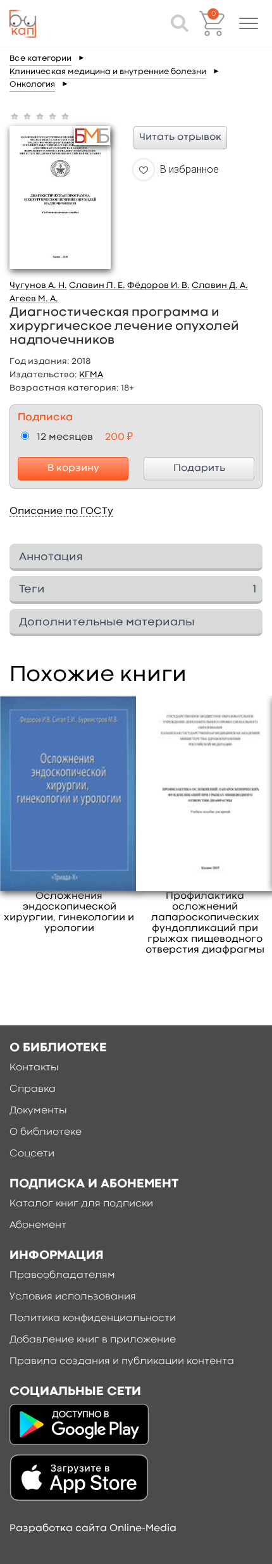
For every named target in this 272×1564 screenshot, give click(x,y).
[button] (249, 23)
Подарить (199, 468)
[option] (69, 815)
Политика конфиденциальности (92, 1318)
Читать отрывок (180, 137)
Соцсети (31, 1153)
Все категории (40, 58)
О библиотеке (45, 1132)
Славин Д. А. (220, 285)
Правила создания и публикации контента (121, 1361)
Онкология (32, 84)
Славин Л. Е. (97, 285)
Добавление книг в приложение (92, 1340)
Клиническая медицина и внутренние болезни (107, 71)
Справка (32, 1089)
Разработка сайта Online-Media (92, 1528)
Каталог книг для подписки (81, 1203)
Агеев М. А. (33, 299)
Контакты (34, 1067)
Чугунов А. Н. (38, 285)
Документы (38, 1110)
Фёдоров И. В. (158, 285)
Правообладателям (62, 1275)
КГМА (91, 374)
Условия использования (72, 1296)
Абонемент (37, 1225)
